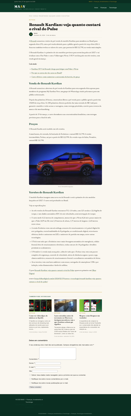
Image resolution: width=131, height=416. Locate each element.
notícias (35, 16)
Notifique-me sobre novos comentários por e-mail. (49, 379)
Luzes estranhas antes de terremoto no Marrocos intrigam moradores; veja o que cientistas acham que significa (64, 320)
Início (96, 7)
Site (30, 371)
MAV (30, 7)
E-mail (32, 367)
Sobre (17, 404)
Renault (34, 41)
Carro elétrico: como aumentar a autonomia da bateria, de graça (55, 77)
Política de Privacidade (27, 404)
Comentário (34, 359)
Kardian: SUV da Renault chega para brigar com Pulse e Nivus (54, 69)
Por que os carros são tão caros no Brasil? (46, 73)
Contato (30, 407)
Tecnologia (113, 7)
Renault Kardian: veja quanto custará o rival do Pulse (54, 270)
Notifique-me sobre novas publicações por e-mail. (49, 383)
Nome (32, 363)
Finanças (104, 7)
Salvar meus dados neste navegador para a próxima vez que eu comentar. (58, 375)
